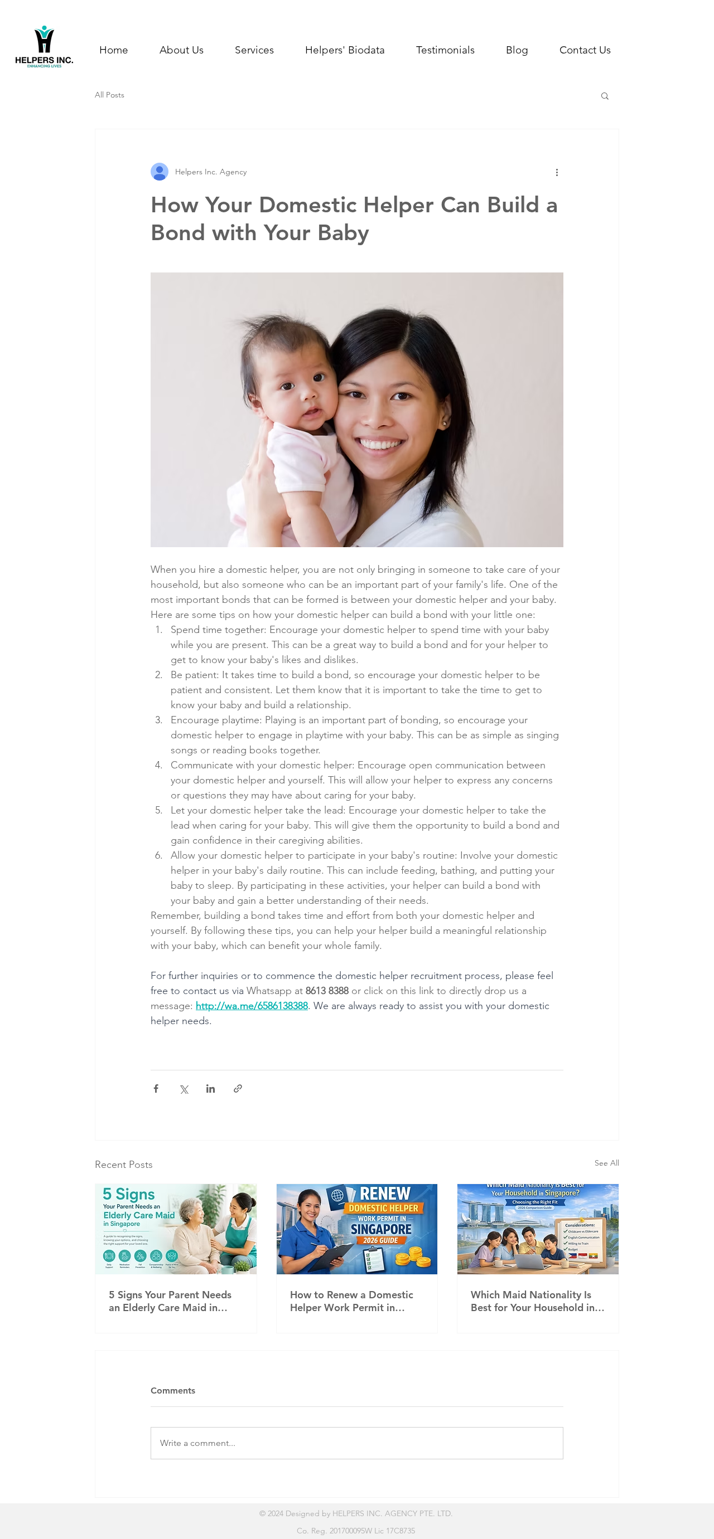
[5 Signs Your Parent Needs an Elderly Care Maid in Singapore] (176, 1229)
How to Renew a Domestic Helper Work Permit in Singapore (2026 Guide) (351, 1301)
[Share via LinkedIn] (210, 1088)
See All (607, 1163)
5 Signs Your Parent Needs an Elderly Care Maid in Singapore (170, 1301)
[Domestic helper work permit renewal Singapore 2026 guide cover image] (357, 1229)
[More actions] (556, 171)
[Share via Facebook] (156, 1088)
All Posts (109, 95)
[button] (254, 50)
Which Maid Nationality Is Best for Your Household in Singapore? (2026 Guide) (533, 1301)
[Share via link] (238, 1088)
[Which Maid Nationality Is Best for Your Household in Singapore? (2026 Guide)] (538, 1229)
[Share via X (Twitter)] (183, 1088)
